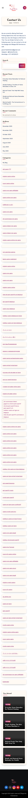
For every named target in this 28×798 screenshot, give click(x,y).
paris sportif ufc (8, 408)
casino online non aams (9, 197)
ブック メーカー (7, 330)
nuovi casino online (8, 183)
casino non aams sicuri (9, 568)
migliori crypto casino (9, 582)
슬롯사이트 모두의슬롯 (9, 660)
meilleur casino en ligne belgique (12, 323)
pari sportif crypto (8, 490)
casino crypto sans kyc (9, 511)
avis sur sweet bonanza (9, 379)
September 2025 (8, 138)
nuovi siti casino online (9, 554)
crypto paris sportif (8, 497)
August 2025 (7, 142)
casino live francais (8, 547)
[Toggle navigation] (3, 8)
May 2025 (6, 151)
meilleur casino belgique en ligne (12, 316)
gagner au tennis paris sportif (12, 404)
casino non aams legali (9, 533)
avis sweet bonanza (8, 483)
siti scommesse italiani (10, 401)
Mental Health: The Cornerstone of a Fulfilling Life (14, 103)
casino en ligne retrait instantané (12, 476)
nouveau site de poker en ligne (12, 372)
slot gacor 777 (7, 169)
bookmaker (6, 681)
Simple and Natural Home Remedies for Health (13, 97)
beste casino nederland (9, 259)
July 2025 (6, 147)
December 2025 (7, 126)
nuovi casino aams (8, 639)
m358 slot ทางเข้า (8, 204)
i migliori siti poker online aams (12, 386)
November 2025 (7, 130)
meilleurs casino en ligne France (12, 519)
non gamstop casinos (9, 252)
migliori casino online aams (10, 632)
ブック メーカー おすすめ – (10, 653)
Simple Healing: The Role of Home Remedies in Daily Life (13, 85)
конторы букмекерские (10, 344)
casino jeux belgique (9, 308)
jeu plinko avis (7, 596)
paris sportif (6, 611)
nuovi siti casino (7, 589)
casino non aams (8, 212)
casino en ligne (7, 604)
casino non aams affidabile (10, 190)
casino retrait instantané (10, 365)
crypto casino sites (8, 625)
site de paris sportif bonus (11, 406)
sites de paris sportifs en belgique (12, 294)
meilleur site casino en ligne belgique (13, 469)
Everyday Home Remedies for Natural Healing (14, 79)
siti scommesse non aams (10, 219)
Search (5, 60)
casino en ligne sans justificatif (12, 504)
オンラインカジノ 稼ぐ (9, 337)
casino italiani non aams (10, 226)
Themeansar (14, 795)
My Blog (5, 162)
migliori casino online (9, 176)
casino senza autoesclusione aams (13, 358)
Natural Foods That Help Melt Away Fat (13, 91)
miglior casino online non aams (12, 240)
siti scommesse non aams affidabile (13, 674)
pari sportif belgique (9, 301)
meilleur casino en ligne (9, 526)
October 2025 (7, 134)
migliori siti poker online (9, 393)
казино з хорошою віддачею (11, 351)
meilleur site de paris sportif (11, 540)
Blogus (23, 793)
